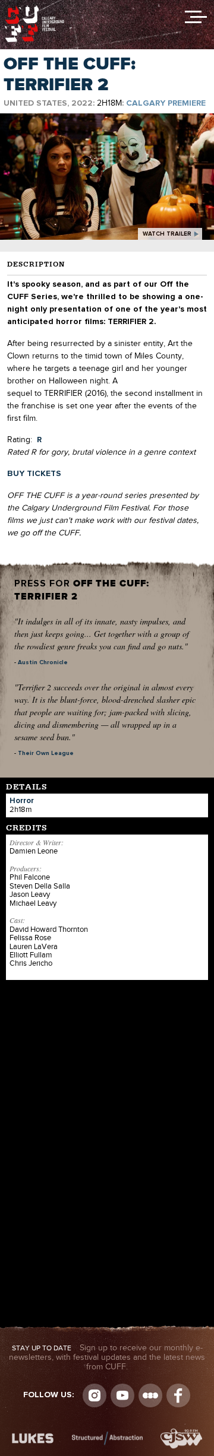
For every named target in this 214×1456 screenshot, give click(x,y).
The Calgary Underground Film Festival (34, 9)
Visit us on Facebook (178, 1395)
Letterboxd (150, 1395)
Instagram (94, 1395)
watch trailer (167, 234)
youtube (122, 1395)
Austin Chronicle (43, 662)
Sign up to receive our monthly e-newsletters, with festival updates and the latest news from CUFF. (107, 1357)
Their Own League (46, 753)
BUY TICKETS (34, 474)
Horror (22, 801)
